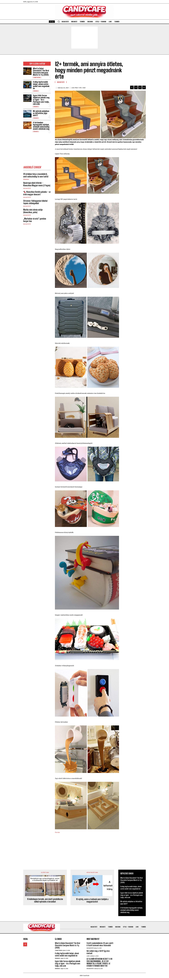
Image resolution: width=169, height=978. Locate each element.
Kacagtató (27, 188)
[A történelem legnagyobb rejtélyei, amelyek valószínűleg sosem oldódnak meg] (27, 125)
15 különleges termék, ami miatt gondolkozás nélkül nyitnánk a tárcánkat (45, 900)
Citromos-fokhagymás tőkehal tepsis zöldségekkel (35, 202)
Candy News (37, 77)
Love (88, 956)
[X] (136, 87)
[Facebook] (132, 87)
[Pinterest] (140, 87)
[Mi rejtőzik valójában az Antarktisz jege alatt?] (27, 113)
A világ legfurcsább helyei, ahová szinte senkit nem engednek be (41, 85)
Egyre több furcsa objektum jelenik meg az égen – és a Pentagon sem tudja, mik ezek (41, 99)
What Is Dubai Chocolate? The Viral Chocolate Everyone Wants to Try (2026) (41, 71)
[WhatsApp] (144, 87)
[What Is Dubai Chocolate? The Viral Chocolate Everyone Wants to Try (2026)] (27, 71)
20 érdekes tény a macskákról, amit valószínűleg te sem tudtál (35, 175)
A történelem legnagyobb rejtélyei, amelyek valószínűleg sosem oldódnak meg (41, 125)
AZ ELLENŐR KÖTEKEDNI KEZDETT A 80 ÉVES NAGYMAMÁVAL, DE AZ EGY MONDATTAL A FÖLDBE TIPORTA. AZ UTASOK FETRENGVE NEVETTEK (99, 962)
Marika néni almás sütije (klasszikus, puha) (33, 211)
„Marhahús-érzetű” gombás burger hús (34, 219)
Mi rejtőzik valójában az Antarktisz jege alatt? (41, 113)
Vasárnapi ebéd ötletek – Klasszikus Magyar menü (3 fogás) (36, 184)
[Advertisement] (84, 38)
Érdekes (36, 91)
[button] (59, 21)
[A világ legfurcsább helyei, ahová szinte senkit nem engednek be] (27, 84)
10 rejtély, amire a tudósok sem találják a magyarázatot (92, 900)
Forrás (57, 832)
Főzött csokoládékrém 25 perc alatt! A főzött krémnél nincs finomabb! (100, 944)
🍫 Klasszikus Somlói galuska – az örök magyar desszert (37, 193)
